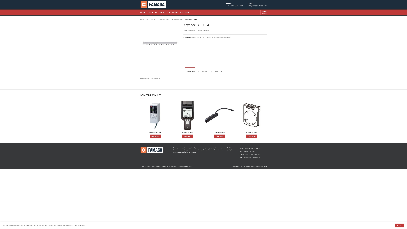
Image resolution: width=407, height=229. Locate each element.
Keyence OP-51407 (252, 132)
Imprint (261, 166)
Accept (399, 225)
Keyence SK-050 (220, 132)
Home (142, 19)
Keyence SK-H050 (187, 132)
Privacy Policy (236, 166)
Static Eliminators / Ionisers (155, 19)
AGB (265, 166)
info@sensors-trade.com (257, 6)
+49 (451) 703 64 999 (234, 6)
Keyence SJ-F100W (155, 132)
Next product (266, 19)
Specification (216, 72)
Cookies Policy (245, 166)
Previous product (261, 19)
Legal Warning (254, 166)
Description (190, 72)
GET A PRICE (203, 72)
